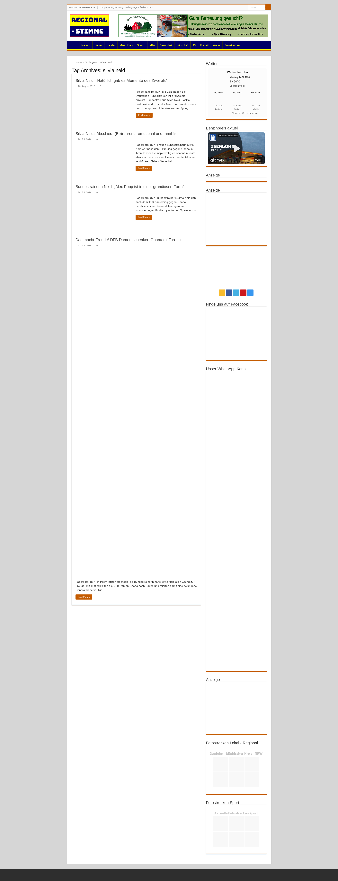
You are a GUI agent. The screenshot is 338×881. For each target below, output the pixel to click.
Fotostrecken (232, 45)
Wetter (216, 45)
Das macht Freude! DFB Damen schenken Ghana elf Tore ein (129, 240)
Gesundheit (166, 45)
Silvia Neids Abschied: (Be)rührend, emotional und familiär (126, 133)
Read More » (144, 115)
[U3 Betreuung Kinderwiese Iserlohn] (193, 25)
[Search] (268, 7)
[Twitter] (237, 7)
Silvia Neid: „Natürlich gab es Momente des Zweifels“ (121, 80)
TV (194, 45)
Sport (140, 45)
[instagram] (245, 7)
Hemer (98, 45)
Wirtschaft (182, 45)
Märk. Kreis (126, 45)
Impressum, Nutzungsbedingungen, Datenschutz (127, 7)
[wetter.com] (219, 113)
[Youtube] (241, 7)
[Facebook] (233, 7)
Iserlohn (85, 45)
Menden (110, 45)
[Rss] (230, 7)
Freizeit (204, 45)
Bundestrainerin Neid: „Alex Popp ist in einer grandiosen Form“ (130, 187)
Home (74, 45)
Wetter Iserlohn (237, 72)
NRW (152, 45)
